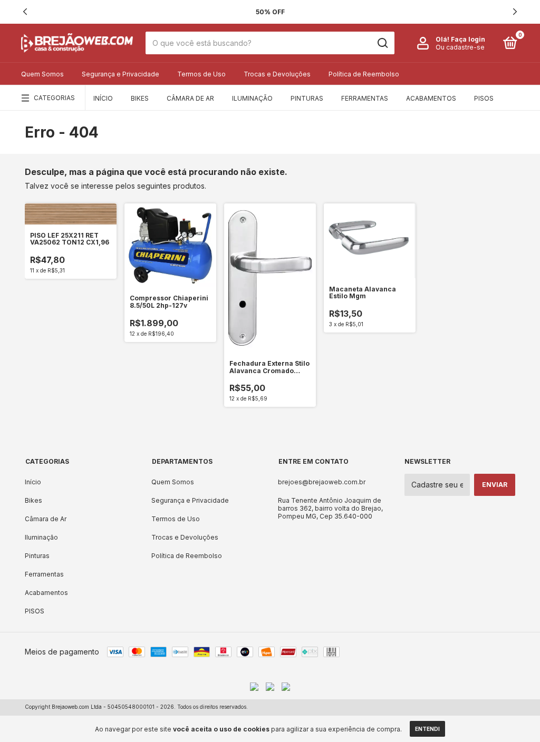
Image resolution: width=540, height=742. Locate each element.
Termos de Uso (201, 74)
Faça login (468, 39)
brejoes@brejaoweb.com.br (321, 482)
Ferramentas (364, 98)
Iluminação (252, 98)
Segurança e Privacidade (120, 74)
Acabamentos (431, 98)
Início (103, 98)
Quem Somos (42, 74)
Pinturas (307, 98)
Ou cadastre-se (460, 47)
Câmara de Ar (190, 98)
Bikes (140, 98)
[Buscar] (382, 43)
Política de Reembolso (364, 74)
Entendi (427, 729)
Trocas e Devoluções (277, 74)
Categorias (54, 98)
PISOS (484, 98)
